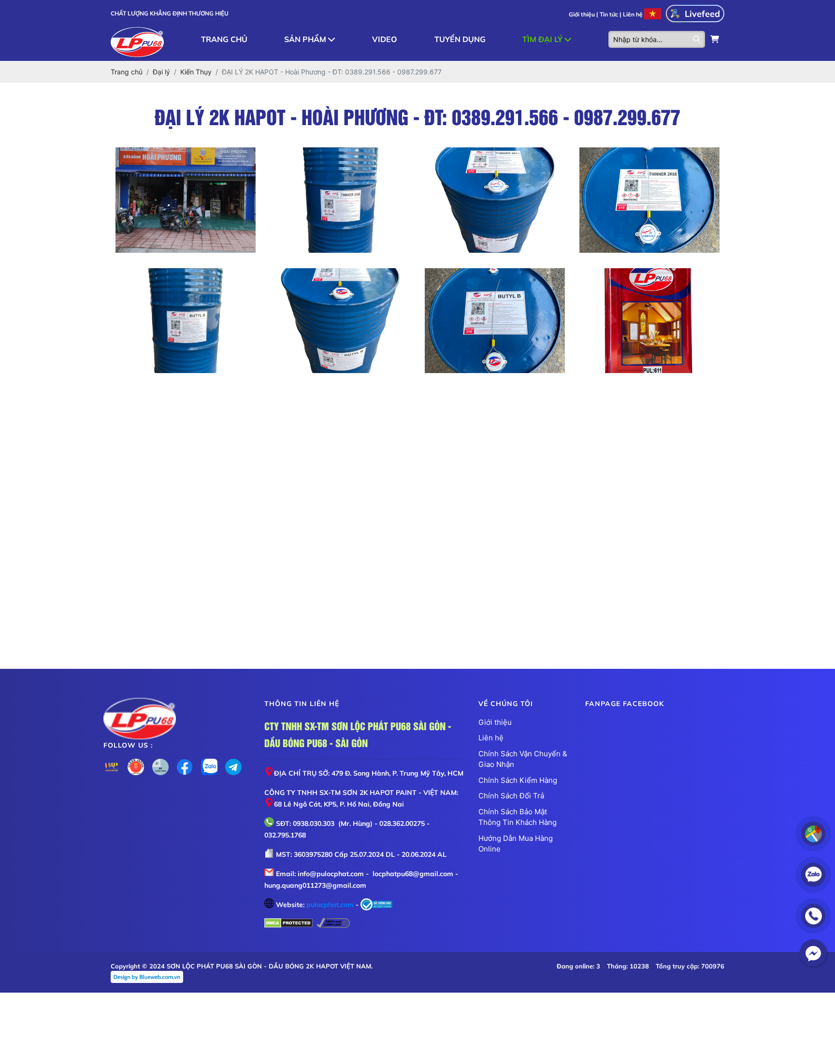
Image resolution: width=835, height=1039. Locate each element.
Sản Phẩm (306, 39)
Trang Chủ (224, 39)
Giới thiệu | (583, 14)
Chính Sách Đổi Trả (511, 795)
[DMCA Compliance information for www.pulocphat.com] (333, 924)
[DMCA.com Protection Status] (288, 924)
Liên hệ (633, 14)
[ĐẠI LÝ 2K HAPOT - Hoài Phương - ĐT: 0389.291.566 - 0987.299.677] (185, 200)
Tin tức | (610, 14)
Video (384, 39)
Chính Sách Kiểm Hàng (517, 780)
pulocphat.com (330, 904)
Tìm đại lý (543, 39)
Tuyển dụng (460, 39)
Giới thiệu (495, 722)
